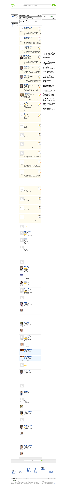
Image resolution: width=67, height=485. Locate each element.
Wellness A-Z (18, 1)
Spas (20, 470)
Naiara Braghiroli (26, 66)
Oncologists (35, 471)
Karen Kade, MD (26, 363)
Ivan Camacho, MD (27, 370)
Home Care (28, 469)
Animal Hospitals (14, 471)
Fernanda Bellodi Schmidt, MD (28, 445)
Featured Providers (51, 474)
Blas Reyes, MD (26, 288)
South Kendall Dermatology (28, 349)
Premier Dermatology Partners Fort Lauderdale (29, 187)
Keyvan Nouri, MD (26, 322)
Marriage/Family (43, 469)
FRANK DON (26, 238)
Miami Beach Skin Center (27, 102)
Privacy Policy (45, 18)
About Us (50, 464)
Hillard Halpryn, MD (27, 260)
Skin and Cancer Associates (28, 37)
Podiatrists (35, 473)
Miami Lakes (13, 16)
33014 (12, 26)
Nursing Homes (29, 471)
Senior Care (28, 467)
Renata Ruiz (26, 84)
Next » (28, 25)
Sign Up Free (50, 1)
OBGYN (35, 470)
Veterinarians (13, 474)
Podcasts (42, 475)
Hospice (28, 470)
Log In (55, 1)
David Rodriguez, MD (27, 335)
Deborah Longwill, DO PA (27, 281)
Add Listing (39, 15)
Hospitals (13, 472)
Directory (12, 1)
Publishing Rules (51, 470)
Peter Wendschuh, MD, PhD (28, 425)
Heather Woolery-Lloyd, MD (28, 411)
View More (13, 30)
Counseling (42, 467)
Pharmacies (13, 473)
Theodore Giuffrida (27, 93)
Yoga (20, 471)
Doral (12, 17)
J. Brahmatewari (26, 55)
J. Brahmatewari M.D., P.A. (28, 27)
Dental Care (20, 472)
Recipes (42, 476)
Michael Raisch (26, 75)
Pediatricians (35, 472)
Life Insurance (28, 475)
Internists (35, 469)
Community (24, 1)
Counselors (42, 468)
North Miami (13, 18)
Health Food (28, 464)
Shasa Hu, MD (26, 391)
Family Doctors (36, 468)
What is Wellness (51, 471)
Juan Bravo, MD (26, 302)
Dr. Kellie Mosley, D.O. (27, 231)
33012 (12, 24)
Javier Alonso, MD (26, 266)
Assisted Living (28, 468)
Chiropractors (13, 464)
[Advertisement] (27, 12)
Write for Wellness (51, 472)
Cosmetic (20, 464)
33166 (12, 25)
